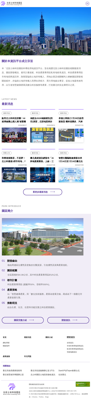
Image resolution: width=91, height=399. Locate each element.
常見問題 (27, 356)
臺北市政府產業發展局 (12, 371)
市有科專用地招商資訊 (75, 346)
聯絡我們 (6, 346)
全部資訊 (70, 343)
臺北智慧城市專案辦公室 (13, 375)
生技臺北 (62, 375)
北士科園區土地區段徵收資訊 (43, 375)
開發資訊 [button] (66, 320)
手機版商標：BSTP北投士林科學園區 (11, 3)
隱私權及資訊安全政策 (36, 384)
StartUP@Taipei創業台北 (69, 371)
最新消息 (27, 337)
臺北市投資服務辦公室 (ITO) (42, 371)
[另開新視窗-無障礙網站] (83, 384)
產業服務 (6, 356)
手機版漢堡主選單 (87, 3)
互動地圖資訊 (72, 352)
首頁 (4, 337)
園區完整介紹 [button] (20, 320)
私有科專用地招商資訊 (75, 349)
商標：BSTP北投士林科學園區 (12, 389)
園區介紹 (49, 337)
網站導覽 (6, 343)
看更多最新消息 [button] (40, 192)
